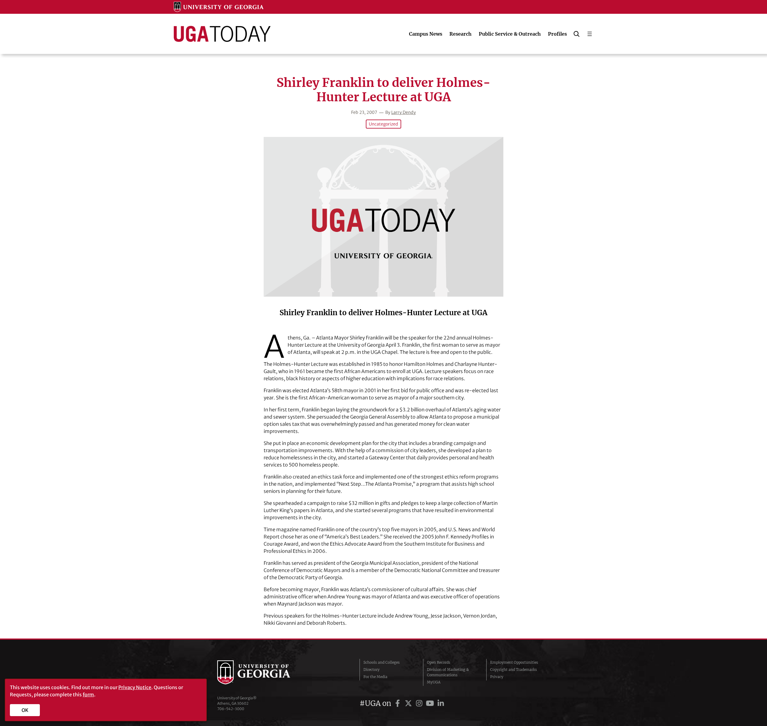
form (88, 695)
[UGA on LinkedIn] (440, 703)
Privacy (496, 676)
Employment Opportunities (514, 662)
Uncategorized (383, 124)
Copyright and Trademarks (513, 669)
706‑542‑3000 (230, 709)
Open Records (438, 662)
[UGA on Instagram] (420, 703)
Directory (371, 669)
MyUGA (433, 682)
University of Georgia (262, 672)
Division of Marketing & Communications (448, 672)
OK (25, 710)
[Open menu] (589, 33)
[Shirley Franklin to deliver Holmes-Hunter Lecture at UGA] (383, 217)
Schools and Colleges (381, 662)
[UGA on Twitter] (409, 703)
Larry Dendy (403, 112)
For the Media (375, 676)
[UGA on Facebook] (398, 703)
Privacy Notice (134, 687)
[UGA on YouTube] (430, 703)
